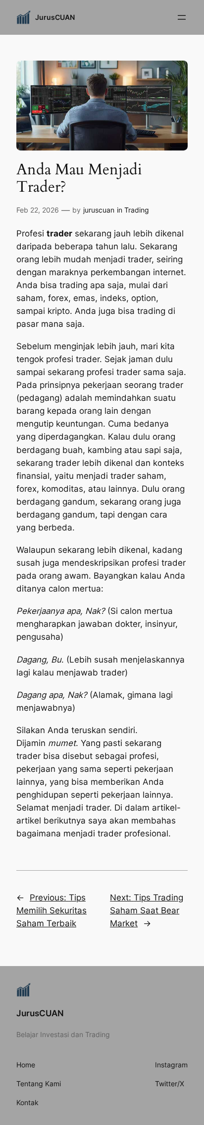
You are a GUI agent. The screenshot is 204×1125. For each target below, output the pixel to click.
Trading (136, 210)
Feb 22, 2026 (37, 210)
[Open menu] (182, 17)
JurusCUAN (55, 17)
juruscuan (98, 210)
